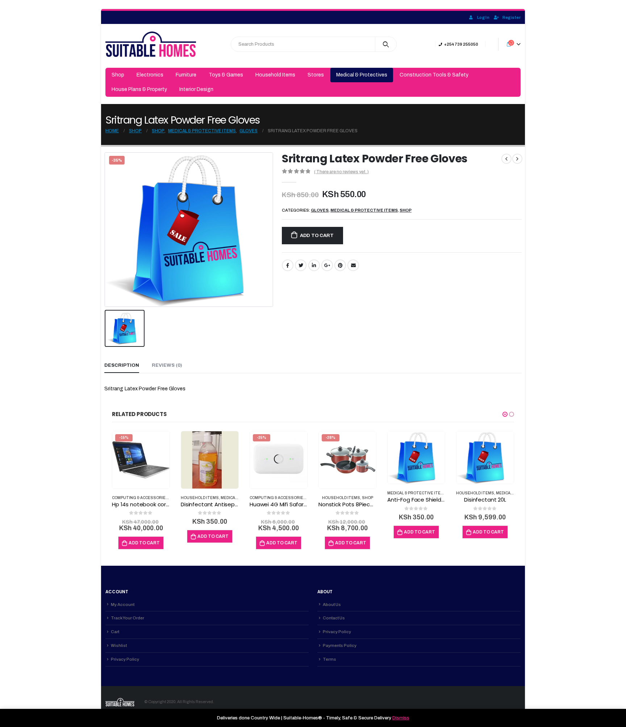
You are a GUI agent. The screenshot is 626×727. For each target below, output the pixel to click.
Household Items (275, 75)
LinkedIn (314, 265)
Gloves (320, 210)
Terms (329, 659)
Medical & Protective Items (364, 210)
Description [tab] (121, 365)
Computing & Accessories (140, 498)
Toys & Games (226, 75)
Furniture (186, 75)
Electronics (150, 75)
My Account (122, 604)
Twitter (300, 265)
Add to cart (317, 235)
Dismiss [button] (400, 717)
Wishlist (119, 645)
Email (353, 265)
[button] (505, 414)
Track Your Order (127, 618)
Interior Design (196, 89)
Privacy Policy (125, 659)
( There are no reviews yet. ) (341, 171)
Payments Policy (339, 645)
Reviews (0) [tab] (167, 365)
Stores (316, 75)
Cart (115, 632)
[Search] (386, 44)
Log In (483, 17)
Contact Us (334, 618)
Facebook (287, 265)
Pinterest (340, 265)
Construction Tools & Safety (434, 75)
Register (511, 17)
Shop (118, 75)
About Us (332, 604)
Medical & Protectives (361, 75)
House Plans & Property (139, 89)
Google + (327, 265)
